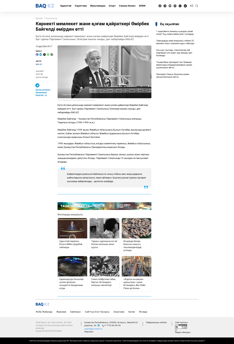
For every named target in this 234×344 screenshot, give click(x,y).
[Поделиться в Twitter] (44, 54)
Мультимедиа (97, 5)
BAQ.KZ (39, 64)
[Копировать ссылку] (51, 54)
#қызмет (40, 71)
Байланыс (75, 311)
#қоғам (39, 74)
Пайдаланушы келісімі (156, 322)
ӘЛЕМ (142, 5)
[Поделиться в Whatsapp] (48, 54)
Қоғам (131, 311)
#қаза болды (42, 77)
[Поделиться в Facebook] (37, 54)
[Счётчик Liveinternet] (181, 326)
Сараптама (81, 5)
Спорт (112, 5)
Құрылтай (65, 5)
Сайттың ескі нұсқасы (97, 311)
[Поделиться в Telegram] (40, 54)
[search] (196, 5)
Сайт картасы (181, 322)
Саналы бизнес (127, 5)
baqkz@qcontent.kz (93, 329)
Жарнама (61, 311)
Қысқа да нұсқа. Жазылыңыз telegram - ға (43, 92)
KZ (191, 5)
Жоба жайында (44, 311)
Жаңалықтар (52, 18)
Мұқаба (39, 18)
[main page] (45, 6)
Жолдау (143, 311)
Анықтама (118, 311)
